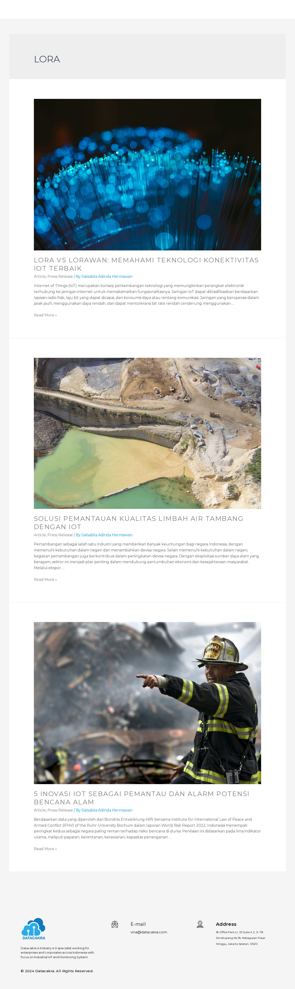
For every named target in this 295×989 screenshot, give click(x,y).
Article (40, 276)
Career (276, 9)
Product (229, 9)
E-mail (138, 924)
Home (209, 9)
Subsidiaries (254, 9)
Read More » (45, 315)
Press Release (60, 276)
